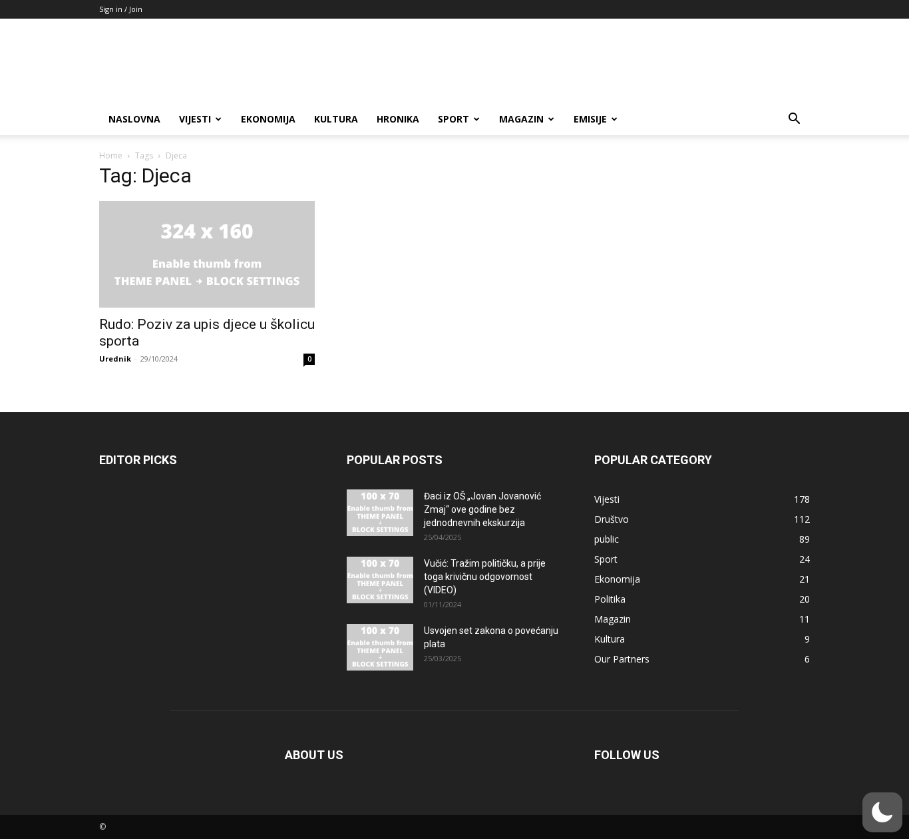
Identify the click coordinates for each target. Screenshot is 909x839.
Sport (453, 119)
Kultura (336, 119)
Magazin (521, 119)
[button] (794, 120)
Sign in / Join (120, 9)
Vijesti (195, 119)
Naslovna (134, 119)
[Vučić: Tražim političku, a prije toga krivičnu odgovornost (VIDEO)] (380, 580)
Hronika (398, 119)
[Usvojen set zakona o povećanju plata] (380, 647)
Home (110, 155)
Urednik (115, 359)
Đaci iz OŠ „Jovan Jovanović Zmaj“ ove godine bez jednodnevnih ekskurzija (482, 509)
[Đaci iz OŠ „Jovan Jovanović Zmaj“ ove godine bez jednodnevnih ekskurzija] (380, 512)
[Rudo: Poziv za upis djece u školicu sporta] (207, 254)
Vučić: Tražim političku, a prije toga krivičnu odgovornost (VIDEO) (485, 576)
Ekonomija (268, 119)
